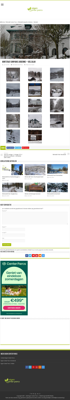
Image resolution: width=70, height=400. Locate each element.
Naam (4, 227)
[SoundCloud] (39, 255)
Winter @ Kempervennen (32, 194)
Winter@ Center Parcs (11, 22)
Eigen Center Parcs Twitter (7, 363)
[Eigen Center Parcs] (35, 9)
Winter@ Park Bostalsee (59, 154)
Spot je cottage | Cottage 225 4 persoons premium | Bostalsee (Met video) (13, 155)
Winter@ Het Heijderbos (10, 194)
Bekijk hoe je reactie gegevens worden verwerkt (40, 250)
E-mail (4, 232)
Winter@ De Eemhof (53, 194)
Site (3, 238)
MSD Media (50, 396)
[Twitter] (30, 255)
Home (3, 22)
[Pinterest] (33, 255)
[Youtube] (36, 255)
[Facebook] (26, 255)
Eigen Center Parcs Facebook (8, 360)
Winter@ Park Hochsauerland (34, 177)
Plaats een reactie (30, 64)
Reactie (4, 211)
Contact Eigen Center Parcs (8, 358)
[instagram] (43, 255)
